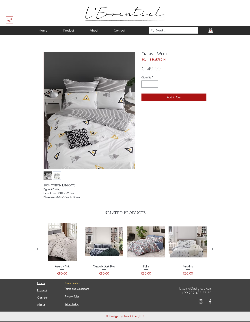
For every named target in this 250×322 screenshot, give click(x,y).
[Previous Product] (37, 249)
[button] (210, 30)
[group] (125, 249)
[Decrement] (144, 84)
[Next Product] (212, 249)
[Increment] (155, 84)
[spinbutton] (150, 84)
